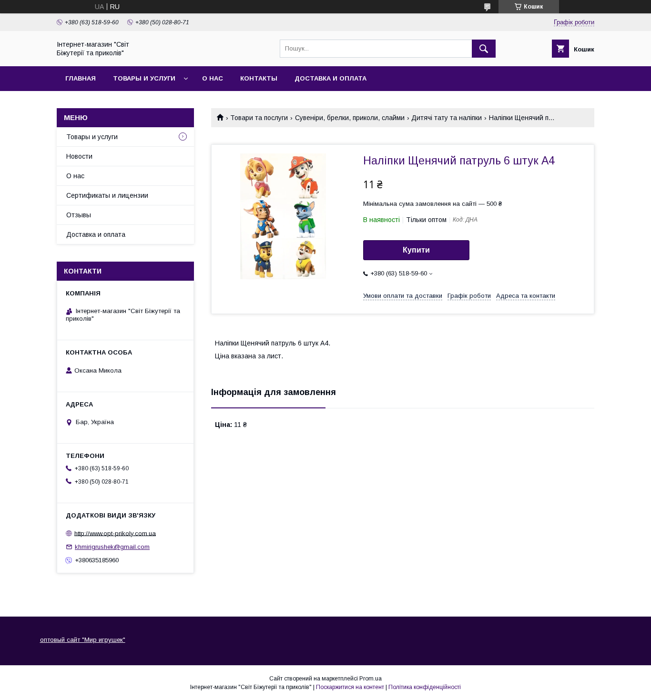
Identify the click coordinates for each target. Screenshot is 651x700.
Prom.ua (370, 678)
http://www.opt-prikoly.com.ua (115, 533)
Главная (80, 78)
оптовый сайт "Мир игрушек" (82, 639)
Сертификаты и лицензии (107, 195)
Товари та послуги (259, 118)
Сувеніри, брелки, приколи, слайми (350, 118)
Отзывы (78, 215)
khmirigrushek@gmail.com (112, 546)
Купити (416, 250)
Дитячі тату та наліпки (446, 118)
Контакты (258, 78)
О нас (212, 78)
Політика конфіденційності (424, 687)
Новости (79, 156)
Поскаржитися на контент (350, 687)
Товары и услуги (144, 78)
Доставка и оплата (330, 78)
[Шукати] (484, 49)
